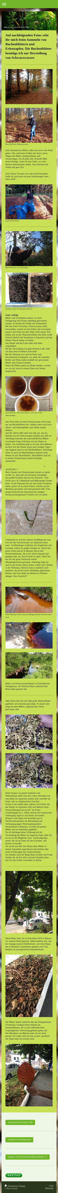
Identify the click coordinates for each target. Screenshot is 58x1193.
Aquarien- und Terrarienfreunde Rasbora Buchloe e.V (27, 1157)
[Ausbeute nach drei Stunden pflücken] (29, 290)
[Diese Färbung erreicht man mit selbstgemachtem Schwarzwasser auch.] (29, 600)
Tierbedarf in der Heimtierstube (19, 1140)
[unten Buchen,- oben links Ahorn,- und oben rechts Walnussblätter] (29, 393)
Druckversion (12, 1186)
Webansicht (49, 1188)
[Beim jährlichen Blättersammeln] (29, 125)
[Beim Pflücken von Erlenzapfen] (29, 248)
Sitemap (22, 1186)
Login (51, 1186)
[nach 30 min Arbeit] (29, 201)
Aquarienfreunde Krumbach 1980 (20, 1122)
